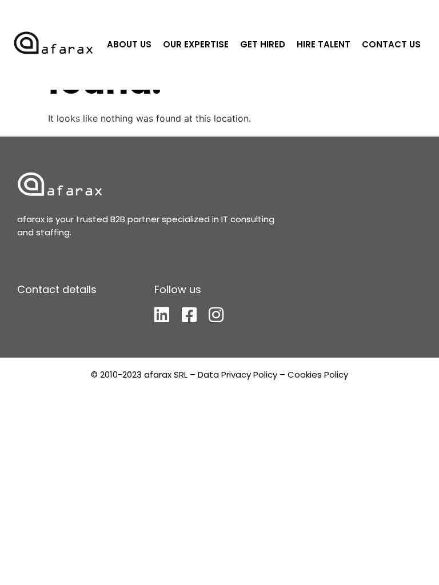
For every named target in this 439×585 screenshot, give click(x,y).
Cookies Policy (318, 374)
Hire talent (323, 44)
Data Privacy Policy (237, 374)
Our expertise (196, 44)
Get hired (262, 44)
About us (129, 44)
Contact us (391, 44)
